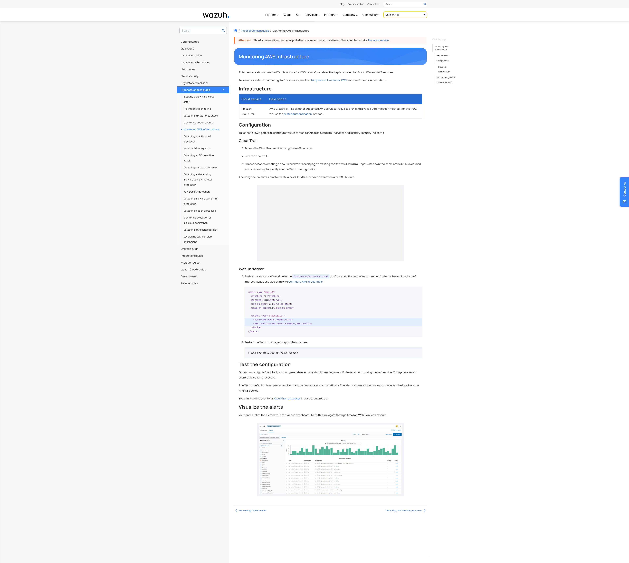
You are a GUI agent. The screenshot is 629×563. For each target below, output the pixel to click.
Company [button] (349, 15)
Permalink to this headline (311, 56)
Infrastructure (442, 55)
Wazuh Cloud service (193, 269)
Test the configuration (446, 77)
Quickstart (187, 48)
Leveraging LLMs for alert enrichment (197, 239)
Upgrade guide (189, 249)
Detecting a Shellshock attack (200, 229)
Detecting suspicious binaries (200, 167)
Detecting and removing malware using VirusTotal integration (197, 180)
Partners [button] (330, 15)
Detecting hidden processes (199, 210)
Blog (342, 4)
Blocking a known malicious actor (198, 99)
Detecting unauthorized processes (197, 139)
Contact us (373, 4)
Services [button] (311, 15)
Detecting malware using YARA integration (200, 201)
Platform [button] (271, 15)
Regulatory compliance (195, 83)
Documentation (356, 4)
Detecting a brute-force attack (200, 115)
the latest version (378, 40)
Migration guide (190, 262)
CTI (298, 15)
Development (189, 276)
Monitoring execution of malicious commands (197, 220)
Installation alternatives (195, 62)
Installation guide (191, 55)
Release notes (189, 283)
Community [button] (370, 15)
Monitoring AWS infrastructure (201, 129)
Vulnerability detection (196, 191)
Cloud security (189, 76)
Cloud (287, 15)
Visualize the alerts (444, 82)
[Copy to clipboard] (418, 290)
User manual (188, 69)
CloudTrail (442, 67)
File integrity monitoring (197, 108)
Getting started (190, 41)
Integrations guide (192, 255)
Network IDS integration (196, 148)
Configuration (443, 60)
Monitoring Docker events (198, 122)
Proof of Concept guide (202, 89)
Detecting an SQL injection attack (198, 158)
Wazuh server (444, 71)
